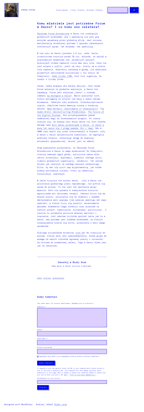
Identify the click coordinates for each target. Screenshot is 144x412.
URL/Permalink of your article (48, 378)
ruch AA (79, 232)
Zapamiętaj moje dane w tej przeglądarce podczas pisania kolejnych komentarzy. (69, 356)
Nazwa (40, 330)
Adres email (42, 338)
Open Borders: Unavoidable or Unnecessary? (72, 108)
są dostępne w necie (59, 95)
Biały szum (60, 404)
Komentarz (41, 307)
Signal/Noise (28, 10)
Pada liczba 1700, (62, 76)
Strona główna (62, 10)
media (39, 278)
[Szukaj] (134, 10)
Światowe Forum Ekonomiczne (53, 33)
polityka (47, 278)
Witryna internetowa (44, 347)
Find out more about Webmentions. (82, 375)
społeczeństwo (58, 278)
